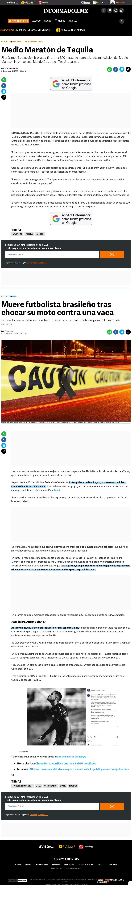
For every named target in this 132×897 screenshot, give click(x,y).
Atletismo (17, 234)
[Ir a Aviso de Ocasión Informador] (12, 1)
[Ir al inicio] (38, 10)
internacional (42, 865)
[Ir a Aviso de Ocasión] (47, 844)
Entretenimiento (86, 865)
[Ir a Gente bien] (86, 844)
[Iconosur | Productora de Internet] (12, 880)
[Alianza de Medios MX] (103, 880)
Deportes (6, 42)
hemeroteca (56, 869)
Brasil (63, 786)
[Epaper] (99, 2)
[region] (66, 891)
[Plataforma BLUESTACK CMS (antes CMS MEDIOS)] (22, 880)
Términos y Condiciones (39, 263)
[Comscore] (116, 880)
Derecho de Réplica (64, 884)
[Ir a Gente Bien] (42, 1)
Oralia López (10, 331)
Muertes (73, 786)
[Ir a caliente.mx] (85, 2)
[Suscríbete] (117, 2)
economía (113, 865)
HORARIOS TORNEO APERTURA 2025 (33, 30)
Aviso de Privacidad (50, 884)
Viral (38, 786)
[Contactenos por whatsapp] (121, 10)
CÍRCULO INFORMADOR (73, 30)
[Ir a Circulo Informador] (26, 1)
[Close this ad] (130, 883)
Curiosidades (50, 786)
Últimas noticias (18, 21)
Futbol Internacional (22, 786)
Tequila (29, 234)
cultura (100, 865)
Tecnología (69, 865)
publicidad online (73, 869)
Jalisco (36, 21)
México (47, 21)
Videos (61, 21)
